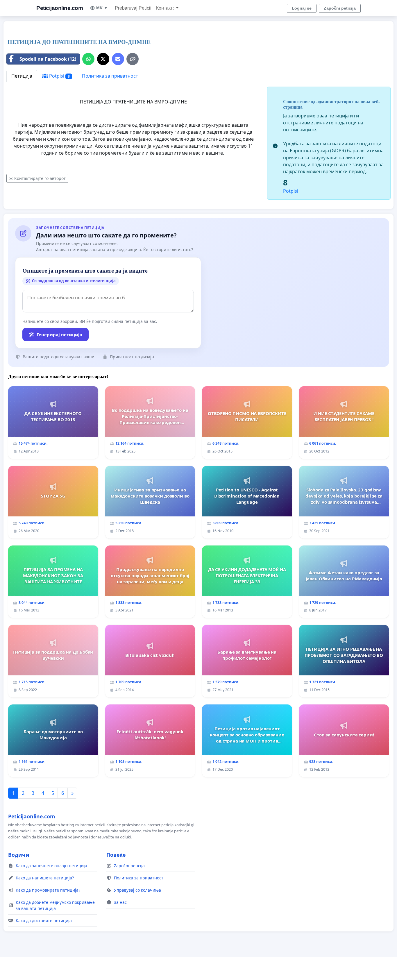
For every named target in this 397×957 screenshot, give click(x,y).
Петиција (21, 76)
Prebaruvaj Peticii (133, 8)
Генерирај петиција (59, 334)
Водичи (18, 854)
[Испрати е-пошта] (118, 59)
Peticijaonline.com (59, 8)
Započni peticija (340, 8)
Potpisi (59, 76)
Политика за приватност (110, 76)
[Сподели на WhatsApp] (88, 59)
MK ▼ (102, 8)
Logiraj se (302, 8)
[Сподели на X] (103, 59)
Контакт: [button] (165, 8)
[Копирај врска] (132, 59)
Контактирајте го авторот (40, 178)
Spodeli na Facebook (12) (47, 59)
